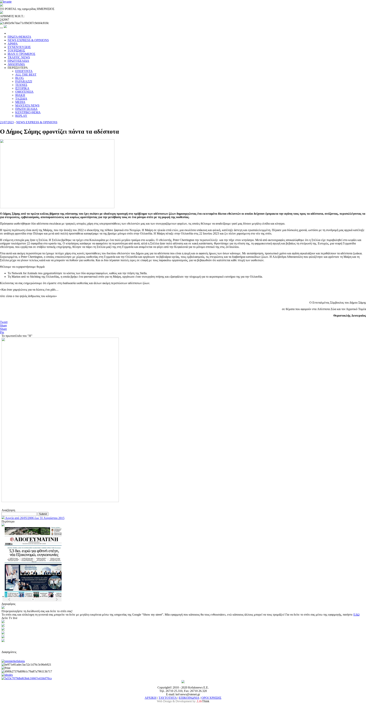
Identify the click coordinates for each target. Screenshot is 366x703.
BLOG (19, 78)
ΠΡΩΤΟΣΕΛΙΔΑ (18, 60)
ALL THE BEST (25, 74)
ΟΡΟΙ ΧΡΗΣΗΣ (211, 697)
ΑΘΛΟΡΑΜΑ (16, 64)
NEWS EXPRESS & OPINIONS (28, 40)
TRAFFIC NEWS (19, 57)
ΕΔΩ (356, 614)
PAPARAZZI (23, 81)
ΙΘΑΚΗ (20, 95)
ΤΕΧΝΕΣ (21, 84)
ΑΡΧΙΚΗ (151, 697)
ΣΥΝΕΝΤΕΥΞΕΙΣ (19, 47)
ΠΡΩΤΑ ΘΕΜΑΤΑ (19, 36)
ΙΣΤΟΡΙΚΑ (22, 88)
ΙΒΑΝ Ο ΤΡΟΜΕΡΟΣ (21, 54)
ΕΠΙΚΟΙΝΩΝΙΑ (189, 697)
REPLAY (21, 115)
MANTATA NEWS (27, 105)
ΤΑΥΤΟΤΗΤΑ (168, 697)
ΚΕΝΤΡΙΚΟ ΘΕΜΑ (28, 112)
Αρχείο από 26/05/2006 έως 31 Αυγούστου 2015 (34, 518)
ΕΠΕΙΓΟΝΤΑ (24, 71)
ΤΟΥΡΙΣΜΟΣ (16, 50)
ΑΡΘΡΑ (13, 43)
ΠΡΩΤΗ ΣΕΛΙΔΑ (26, 108)
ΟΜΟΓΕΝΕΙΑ (24, 91)
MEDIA (20, 102)
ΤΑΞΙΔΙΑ (21, 98)
